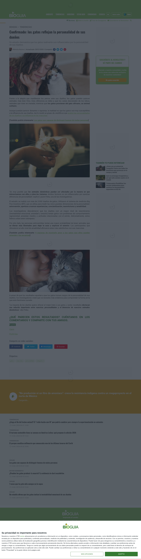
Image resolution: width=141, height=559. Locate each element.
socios (22, 536)
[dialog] (70, 540)
